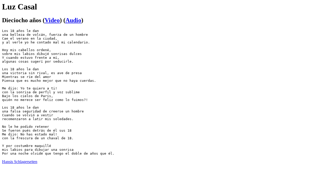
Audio (73, 20)
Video (52, 20)
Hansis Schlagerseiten (19, 161)
